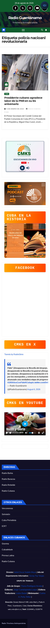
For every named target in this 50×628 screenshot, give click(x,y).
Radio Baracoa (8, 479)
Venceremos (7, 508)
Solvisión (6, 514)
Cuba (6, 94)
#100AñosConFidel (16, 382)
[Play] (22, 168)
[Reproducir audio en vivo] (45, 5)
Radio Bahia (7, 473)
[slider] (14, 433)
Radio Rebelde (8, 485)
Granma (5, 544)
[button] (42, 30)
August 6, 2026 (33, 389)
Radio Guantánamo (25, 18)
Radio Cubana (8, 491)
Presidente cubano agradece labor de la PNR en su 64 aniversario (23, 101)
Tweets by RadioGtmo (13, 354)
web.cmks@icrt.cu (14, 609)
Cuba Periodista (9, 520)
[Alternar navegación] (23, 30)
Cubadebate (7, 550)
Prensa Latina (8, 555)
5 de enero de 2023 (15, 109)
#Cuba (28, 382)
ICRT (4, 526)
